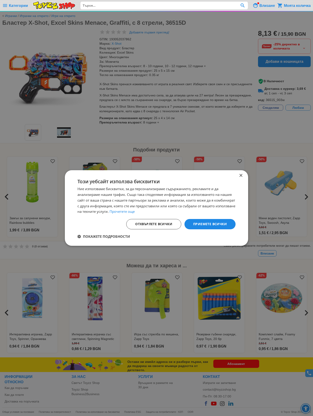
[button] (103, 236)
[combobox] (164, 5)
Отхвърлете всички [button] (153, 224)
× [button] (240, 175)
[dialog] (156, 208)
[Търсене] (242, 5)
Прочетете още (122, 211)
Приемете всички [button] (210, 224)
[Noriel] (54, 5)
